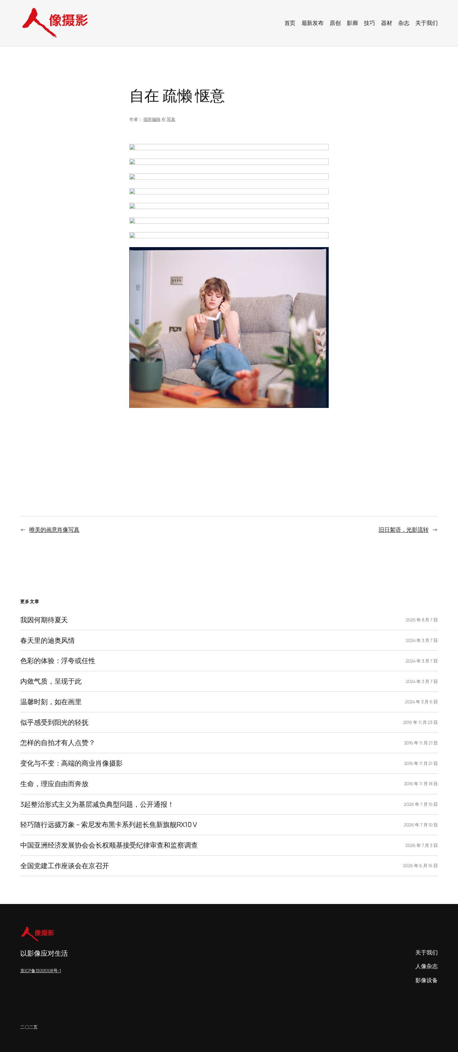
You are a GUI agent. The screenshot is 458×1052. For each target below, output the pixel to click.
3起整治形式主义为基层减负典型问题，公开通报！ (97, 804)
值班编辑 (152, 119)
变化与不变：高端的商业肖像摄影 (71, 763)
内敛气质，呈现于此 (51, 681)
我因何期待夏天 (44, 620)
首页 (290, 22)
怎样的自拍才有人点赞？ (57, 743)
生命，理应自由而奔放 (54, 784)
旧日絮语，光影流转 (404, 529)
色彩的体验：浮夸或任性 (57, 661)
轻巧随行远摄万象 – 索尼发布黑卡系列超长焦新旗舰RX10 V (108, 825)
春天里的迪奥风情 (47, 640)
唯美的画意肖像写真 (54, 529)
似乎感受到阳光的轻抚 (54, 722)
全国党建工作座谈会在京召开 (64, 866)
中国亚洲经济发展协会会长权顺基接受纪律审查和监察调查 (109, 845)
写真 (171, 119)
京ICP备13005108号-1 (40, 970)
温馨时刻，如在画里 (51, 702)
